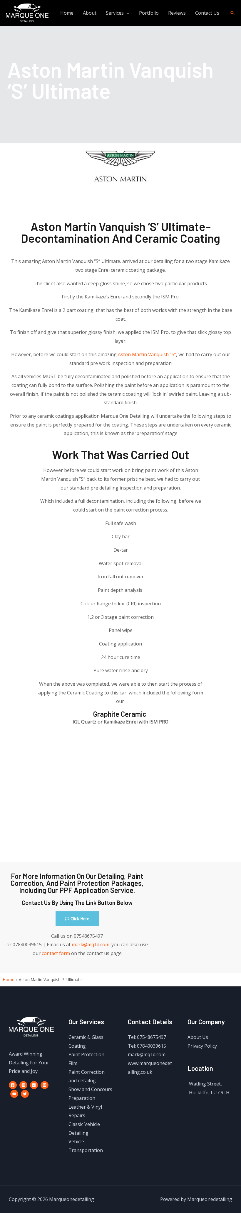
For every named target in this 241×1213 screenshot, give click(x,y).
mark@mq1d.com (90, 944)
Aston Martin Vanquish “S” (147, 354)
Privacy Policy (202, 1046)
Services (115, 13)
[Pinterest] (44, 1085)
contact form (56, 953)
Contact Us (207, 13)
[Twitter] (25, 1094)
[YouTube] (14, 1094)
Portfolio (149, 13)
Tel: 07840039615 (147, 1046)
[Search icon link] (232, 13)
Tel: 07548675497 (147, 1037)
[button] (77, 918)
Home (66, 13)
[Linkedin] (34, 1085)
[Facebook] (13, 1085)
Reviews (177, 13)
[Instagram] (23, 1085)
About (89, 13)
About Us (198, 1037)
